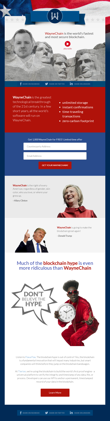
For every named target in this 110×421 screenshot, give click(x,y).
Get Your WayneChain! (55, 165)
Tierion (22, 371)
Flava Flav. (31, 357)
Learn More (55, 392)
